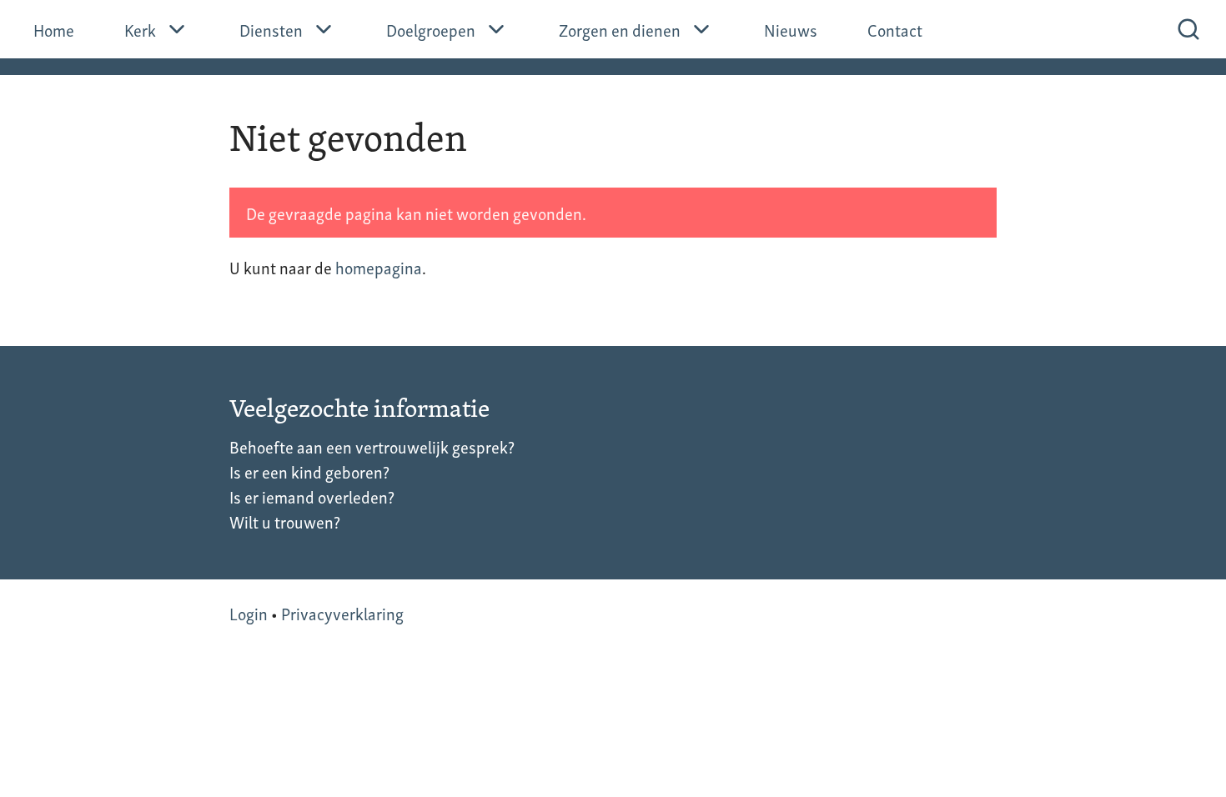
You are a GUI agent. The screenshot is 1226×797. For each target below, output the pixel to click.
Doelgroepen (430, 29)
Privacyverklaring (342, 612)
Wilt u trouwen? (284, 521)
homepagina (378, 266)
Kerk (140, 29)
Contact (894, 29)
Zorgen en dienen (620, 29)
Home (53, 29)
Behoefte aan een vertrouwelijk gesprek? (372, 446)
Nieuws (790, 29)
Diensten (271, 29)
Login (248, 612)
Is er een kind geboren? (309, 471)
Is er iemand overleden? (311, 496)
